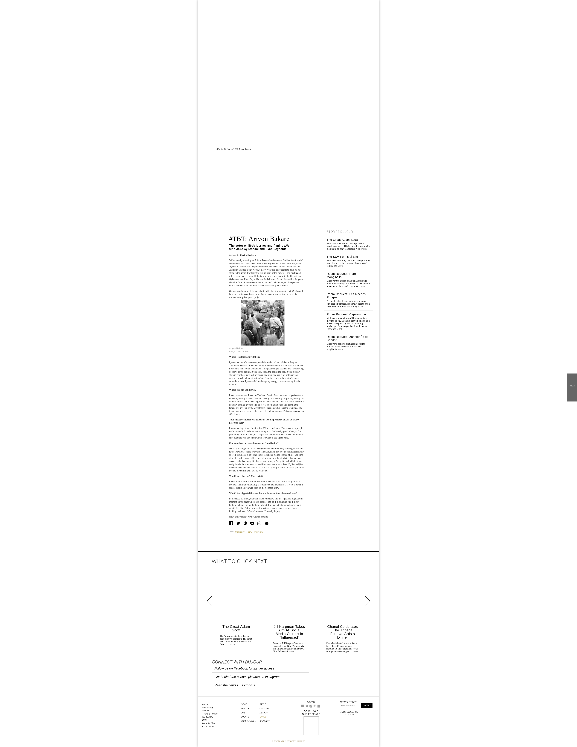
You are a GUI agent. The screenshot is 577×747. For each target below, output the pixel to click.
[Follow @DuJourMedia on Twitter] (306, 706)
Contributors (208, 726)
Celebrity (239, 532)
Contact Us (207, 717)
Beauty (245, 708)
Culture (227, 149)
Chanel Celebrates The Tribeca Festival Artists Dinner (342, 632)
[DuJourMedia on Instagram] (311, 707)
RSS (204, 720)
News (244, 704)
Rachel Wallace (248, 255)
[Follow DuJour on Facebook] (302, 706)
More (364, 249)
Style (262, 704)
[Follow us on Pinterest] (314, 706)
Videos (205, 710)
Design (263, 712)
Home (219, 149)
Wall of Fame (248, 721)
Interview (258, 532)
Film (249, 532)
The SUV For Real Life (342, 256)
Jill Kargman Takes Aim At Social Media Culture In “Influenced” (289, 632)
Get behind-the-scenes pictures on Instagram (246, 677)
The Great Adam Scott (342, 239)
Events (245, 717)
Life (243, 712)
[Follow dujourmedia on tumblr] (319, 707)
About (205, 704)
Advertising (207, 707)
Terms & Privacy (210, 714)
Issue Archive (208, 723)
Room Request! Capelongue (346, 314)
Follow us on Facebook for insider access (244, 668)
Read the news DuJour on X (234, 685)
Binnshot (264, 721)
